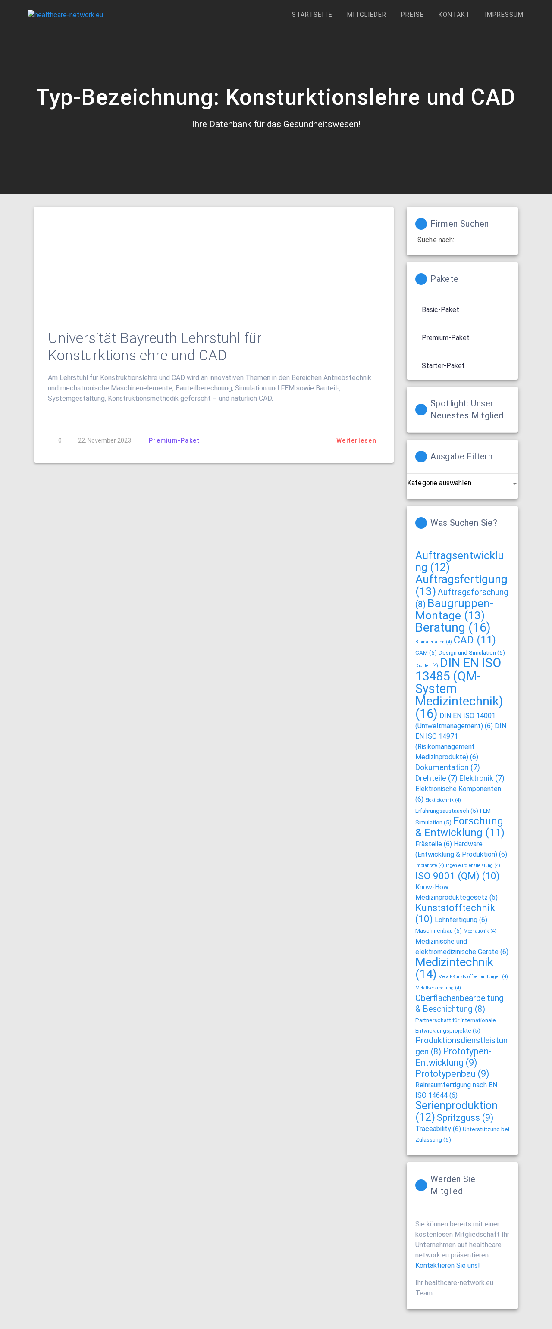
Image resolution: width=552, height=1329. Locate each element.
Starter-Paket (443, 366)
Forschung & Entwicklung (460, 827)
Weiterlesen (356, 440)
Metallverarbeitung (438, 988)
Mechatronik (480, 931)
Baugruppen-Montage (454, 609)
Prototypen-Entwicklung (453, 1057)
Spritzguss (465, 1117)
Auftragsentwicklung (459, 561)
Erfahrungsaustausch (446, 810)
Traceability (438, 1129)
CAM (426, 652)
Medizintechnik (454, 968)
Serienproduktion (456, 1111)
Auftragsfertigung (461, 585)
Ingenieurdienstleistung (473, 865)
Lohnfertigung (461, 920)
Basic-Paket (440, 310)
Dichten (426, 665)
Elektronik (482, 778)
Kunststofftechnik (455, 913)
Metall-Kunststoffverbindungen (473, 977)
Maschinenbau (438, 930)
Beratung (453, 627)
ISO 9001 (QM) (457, 876)
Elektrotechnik (443, 800)
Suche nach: (436, 240)
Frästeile (433, 844)
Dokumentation (447, 767)
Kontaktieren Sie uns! (447, 1265)
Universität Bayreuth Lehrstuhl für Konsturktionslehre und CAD (155, 347)
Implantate (429, 865)
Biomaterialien (433, 642)
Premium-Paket (174, 440)
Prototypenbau (452, 1073)
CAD (475, 640)
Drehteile (436, 778)
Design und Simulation (472, 652)
